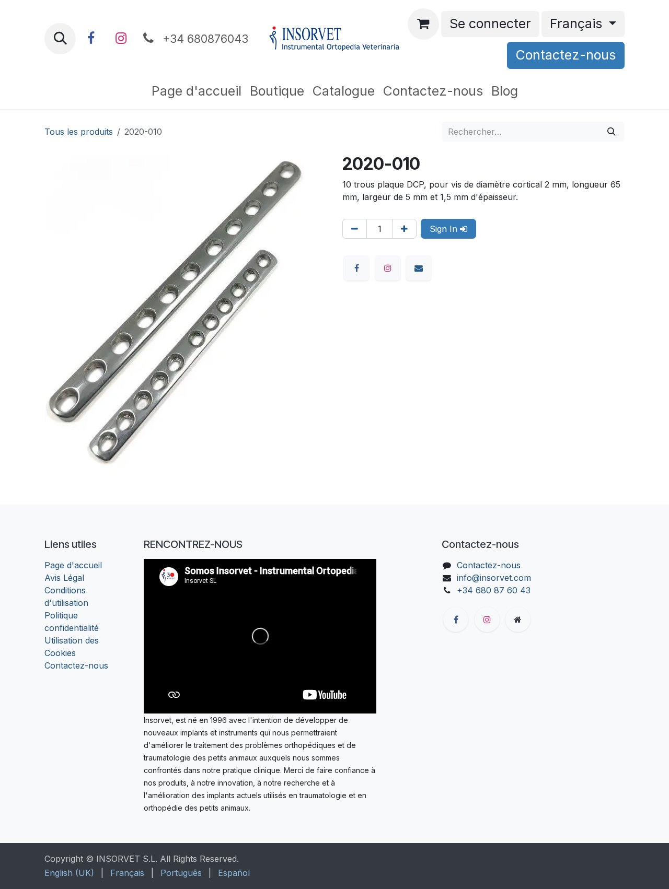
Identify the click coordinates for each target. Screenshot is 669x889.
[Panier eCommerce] (423, 24)
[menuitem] (196, 91)
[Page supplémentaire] (517, 619)
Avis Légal (64, 577)
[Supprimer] (354, 229)
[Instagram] (121, 39)
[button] (60, 38)
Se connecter (490, 23)
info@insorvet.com (494, 577)
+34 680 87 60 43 (493, 590)
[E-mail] (418, 267)
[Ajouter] (404, 229)
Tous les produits (78, 131)
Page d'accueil (73, 565)
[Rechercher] (611, 132)
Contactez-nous (566, 55)
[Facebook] (91, 39)
